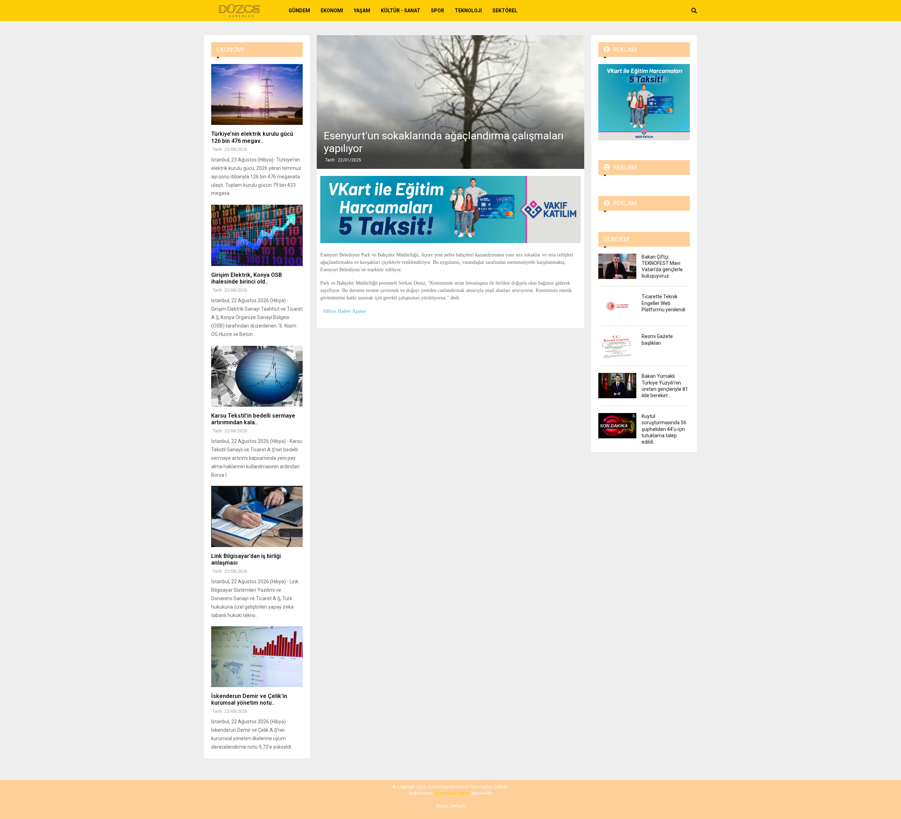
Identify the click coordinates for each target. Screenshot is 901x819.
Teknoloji (468, 10)
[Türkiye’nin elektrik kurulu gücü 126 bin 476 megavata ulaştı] (257, 94)
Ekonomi (332, 10)
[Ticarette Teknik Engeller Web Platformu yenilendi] (617, 306)
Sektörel (504, 10)
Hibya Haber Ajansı (452, 793)
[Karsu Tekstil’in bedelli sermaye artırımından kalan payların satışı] (257, 376)
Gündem (299, 10)
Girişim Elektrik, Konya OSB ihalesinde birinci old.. (246, 278)
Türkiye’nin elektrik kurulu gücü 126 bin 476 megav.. (252, 137)
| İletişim (456, 806)
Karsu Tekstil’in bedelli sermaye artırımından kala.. (253, 419)
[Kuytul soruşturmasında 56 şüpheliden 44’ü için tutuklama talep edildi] (617, 425)
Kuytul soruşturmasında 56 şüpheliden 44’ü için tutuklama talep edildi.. (664, 429)
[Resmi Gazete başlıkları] (617, 345)
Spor (437, 10)
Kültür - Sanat (400, 10)
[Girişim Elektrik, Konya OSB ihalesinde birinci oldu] (257, 235)
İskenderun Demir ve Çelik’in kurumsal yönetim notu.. (249, 699)
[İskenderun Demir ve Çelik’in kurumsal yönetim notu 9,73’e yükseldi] (257, 656)
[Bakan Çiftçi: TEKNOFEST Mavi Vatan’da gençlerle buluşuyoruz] (617, 266)
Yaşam (362, 10)
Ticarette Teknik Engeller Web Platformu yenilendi (663, 303)
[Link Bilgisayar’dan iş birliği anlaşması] (257, 516)
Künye (442, 806)
